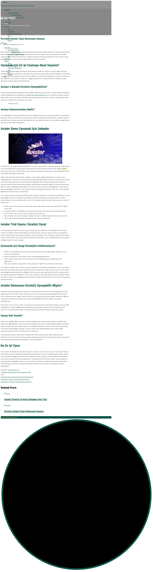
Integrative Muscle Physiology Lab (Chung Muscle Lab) (17, 5)
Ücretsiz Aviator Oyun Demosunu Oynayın (15, 379)
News (9, 36)
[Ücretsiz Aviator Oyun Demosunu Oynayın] (7, 405)
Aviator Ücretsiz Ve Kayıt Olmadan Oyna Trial (16, 382)
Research (7, 10)
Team (9, 29)
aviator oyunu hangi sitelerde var (36, 95)
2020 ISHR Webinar (16, 15)
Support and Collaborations (15, 34)
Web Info (10, 40)
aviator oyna (27, 372)
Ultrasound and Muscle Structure (16, 17)
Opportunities (11, 31)
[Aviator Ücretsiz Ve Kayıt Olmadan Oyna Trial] (7, 393)
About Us (6, 61)
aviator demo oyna (17, 372)
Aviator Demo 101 (14, 370)
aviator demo (8, 372)
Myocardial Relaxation (13, 13)
